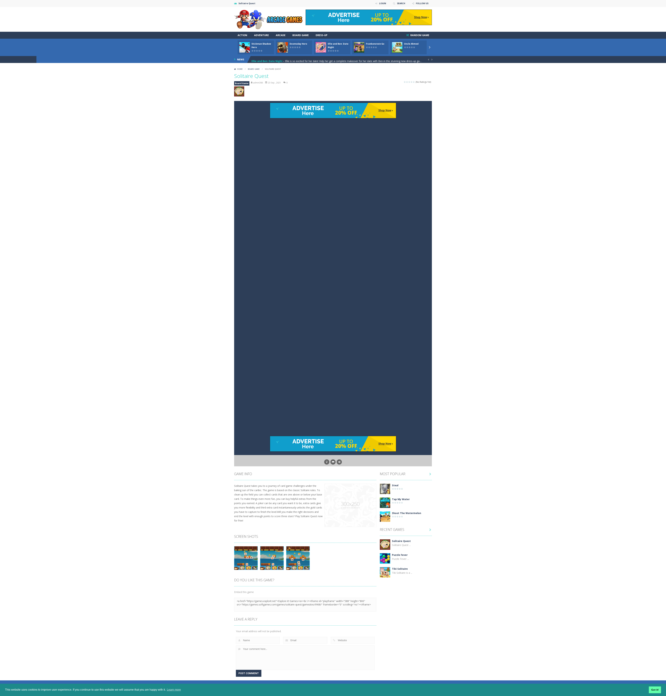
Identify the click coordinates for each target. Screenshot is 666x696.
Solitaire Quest (401, 541)
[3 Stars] (409, 82)
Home (240, 69)
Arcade (280, 35)
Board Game (300, 35)
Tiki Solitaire (400, 568)
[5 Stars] (414, 82)
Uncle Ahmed (411, 43)
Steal (395, 485)
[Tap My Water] (385, 502)
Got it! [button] (655, 689)
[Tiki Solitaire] (385, 572)
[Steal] (385, 488)
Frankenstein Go (375, 43)
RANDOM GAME (419, 35)
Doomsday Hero (298, 43)
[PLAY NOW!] (244, 47)
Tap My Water (401, 499)
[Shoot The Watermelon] (385, 516)
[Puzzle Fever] (385, 558)
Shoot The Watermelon (406, 513)
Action (242, 35)
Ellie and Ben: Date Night (267, 59)
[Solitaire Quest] (385, 544)
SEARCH (401, 3)
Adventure (261, 35)
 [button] (333, 462)
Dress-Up (321, 35)
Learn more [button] (174, 689)
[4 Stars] (412, 82)
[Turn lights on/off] (326, 462)
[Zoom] (246, 557)
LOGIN (382, 3)
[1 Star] (405, 82)
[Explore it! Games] (269, 19)
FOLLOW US (422, 3)
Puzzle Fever (400, 555)
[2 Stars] (407, 82)
